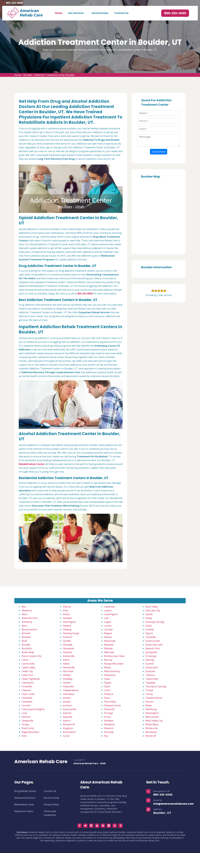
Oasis (107, 678)
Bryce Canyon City (31, 656)
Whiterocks (151, 728)
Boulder (27, 75)
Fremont (67, 637)
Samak (149, 614)
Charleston (28, 682)
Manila (108, 637)
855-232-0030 (14, 3)
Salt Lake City (152, 610)
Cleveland (27, 701)
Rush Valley (151, 606)
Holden (67, 675)
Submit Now (158, 151)
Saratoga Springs (155, 621)
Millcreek (109, 652)
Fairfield (67, 618)
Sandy (148, 618)
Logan (107, 621)
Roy (106, 735)
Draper (26, 724)
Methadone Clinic (24, 804)
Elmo (65, 610)
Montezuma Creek (114, 656)
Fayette (67, 625)
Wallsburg (151, 709)
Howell (66, 682)
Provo (107, 716)
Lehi (106, 618)
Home (58, 13)
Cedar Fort (27, 675)
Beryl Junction (29, 629)
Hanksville (68, 656)
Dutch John (28, 728)
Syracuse (150, 671)
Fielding (67, 629)
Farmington (69, 621)
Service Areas (100, 13)
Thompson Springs (156, 686)
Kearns (67, 720)
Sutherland (151, 667)
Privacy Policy (51, 804)
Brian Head (28, 652)
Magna (108, 633)
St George (150, 656)
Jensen (66, 697)
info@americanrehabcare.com (173, 804)
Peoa (107, 697)
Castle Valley (28, 667)
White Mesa (151, 724)
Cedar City (27, 671)
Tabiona (150, 675)
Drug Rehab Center (25, 791)
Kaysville (67, 716)
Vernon (149, 701)
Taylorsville (151, 678)
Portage (108, 713)
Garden (67, 640)
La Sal (66, 735)
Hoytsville (68, 686)
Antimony (27, 621)
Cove (24, 713)
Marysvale (109, 640)
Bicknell (26, 633)
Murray (108, 659)
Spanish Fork (152, 648)
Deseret (26, 716)
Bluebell (26, 637)
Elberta (67, 606)
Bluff (24, 640)
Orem (107, 690)
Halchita (67, 652)
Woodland (151, 732)
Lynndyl (108, 629)
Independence (70, 690)
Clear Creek (28, 694)
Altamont (27, 610)
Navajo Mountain (113, 663)
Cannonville (28, 663)
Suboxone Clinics (23, 811)
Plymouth (109, 709)
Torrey (149, 694)
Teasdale (150, 682)
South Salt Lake (154, 644)
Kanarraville (69, 709)
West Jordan (152, 716)
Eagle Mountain (30, 732)
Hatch (66, 659)
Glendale (67, 644)
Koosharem (69, 732)
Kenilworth (69, 724)
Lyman (107, 625)
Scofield (149, 629)
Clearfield (27, 697)
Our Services (75, 13)
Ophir (107, 686)
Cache (25, 659)
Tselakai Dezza (153, 697)
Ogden (107, 682)
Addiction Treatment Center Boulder (55, 75)
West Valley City (154, 720)
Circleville (27, 686)
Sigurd (149, 633)
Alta (24, 606)
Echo (24, 735)
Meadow (108, 644)
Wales (148, 705)
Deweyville (27, 720)
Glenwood (68, 648)
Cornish (26, 705)
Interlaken (68, 694)
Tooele (149, 690)
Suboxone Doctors (24, 797)
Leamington (110, 614)
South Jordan (152, 640)
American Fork (29, 618)
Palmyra (108, 694)
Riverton (108, 728)
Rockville (109, 732)
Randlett (108, 720)
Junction (67, 705)
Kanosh (67, 713)
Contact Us (121, 13)
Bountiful (27, 648)
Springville (151, 652)
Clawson (26, 690)
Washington (152, 713)
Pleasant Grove (112, 705)
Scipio (148, 625)
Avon (24, 625)
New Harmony (112, 671)
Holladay (67, 678)
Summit (149, 663)
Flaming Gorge (71, 633)
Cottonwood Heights (33, 709)
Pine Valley (110, 701)
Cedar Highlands (31, 678)
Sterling (149, 659)
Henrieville (69, 667)
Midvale (108, 648)
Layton (108, 610)
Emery (66, 614)
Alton (25, 614)
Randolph (109, 724)
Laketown (109, 606)
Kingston (68, 728)
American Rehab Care (40, 761)
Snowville (150, 637)
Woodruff (150, 735)
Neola (107, 667)
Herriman (68, 671)
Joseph (67, 701)
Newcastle (109, 675)
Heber (66, 663)
